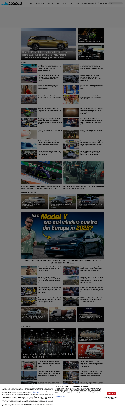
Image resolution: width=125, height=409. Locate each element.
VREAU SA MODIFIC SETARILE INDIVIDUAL (111, 398)
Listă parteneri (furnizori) (61, 396)
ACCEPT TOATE (111, 393)
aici (46, 400)
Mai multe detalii (35, 392)
